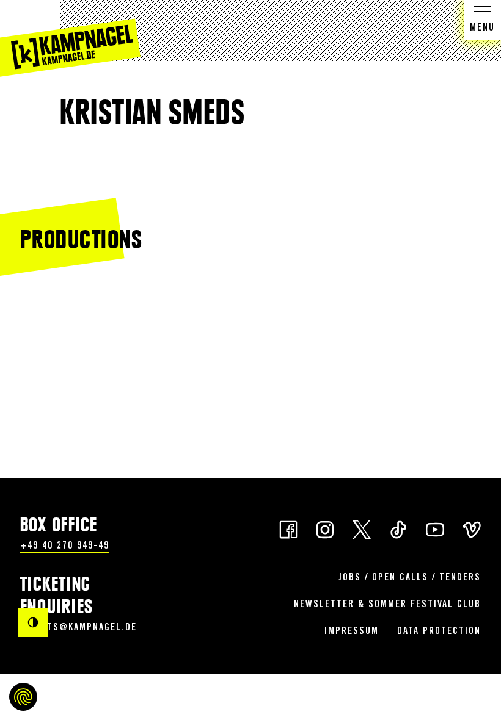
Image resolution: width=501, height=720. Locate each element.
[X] (362, 529)
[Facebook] (288, 529)
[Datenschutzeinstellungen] (23, 697)
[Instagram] (325, 529)
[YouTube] (435, 529)
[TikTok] (398, 529)
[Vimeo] (472, 529)
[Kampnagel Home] (70, 38)
